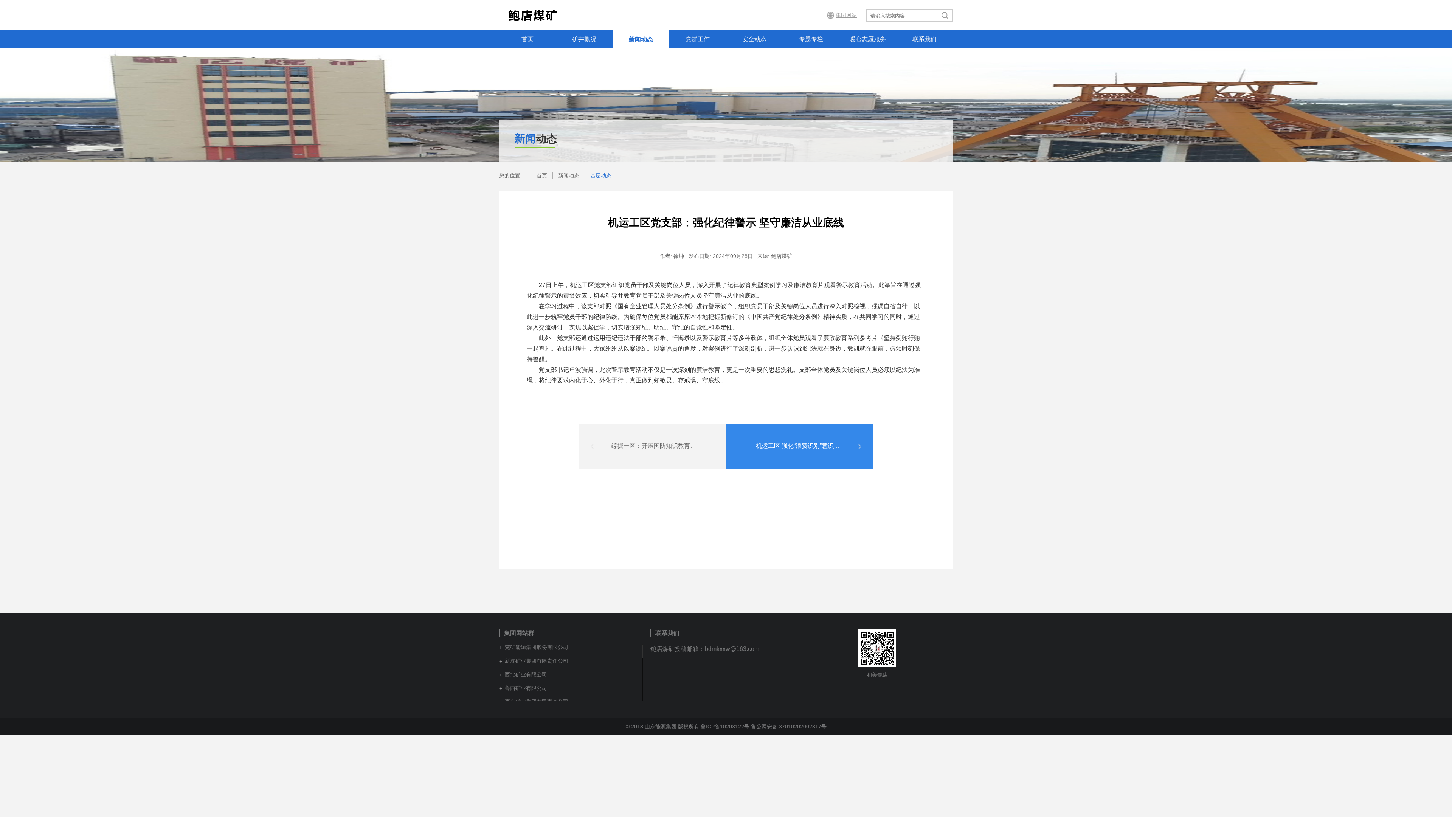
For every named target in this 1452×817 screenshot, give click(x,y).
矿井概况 (584, 39)
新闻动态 (641, 39)
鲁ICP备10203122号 (725, 727)
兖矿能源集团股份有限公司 (536, 647)
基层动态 (600, 175)
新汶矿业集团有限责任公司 (536, 661)
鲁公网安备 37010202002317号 (789, 727)
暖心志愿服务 (868, 39)
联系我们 (924, 39)
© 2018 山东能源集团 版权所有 (662, 727)
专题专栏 (811, 39)
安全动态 (754, 39)
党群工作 (698, 39)
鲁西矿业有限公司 (526, 688)
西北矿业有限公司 (526, 674)
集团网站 (846, 15)
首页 (527, 39)
